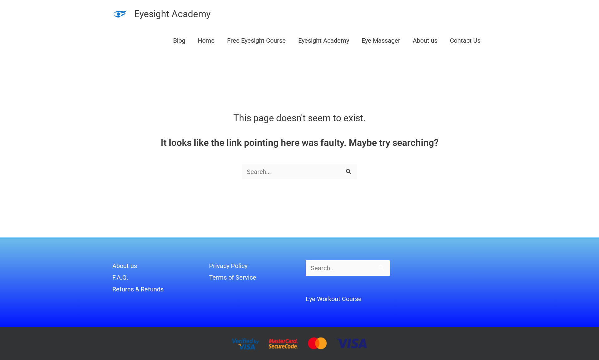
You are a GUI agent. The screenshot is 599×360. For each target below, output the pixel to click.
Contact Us (465, 40)
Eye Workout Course (334, 299)
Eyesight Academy (172, 13)
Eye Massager (381, 40)
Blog (179, 40)
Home (206, 40)
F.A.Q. (120, 277)
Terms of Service (232, 277)
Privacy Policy (228, 266)
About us (425, 40)
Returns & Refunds (137, 289)
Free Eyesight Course (256, 40)
